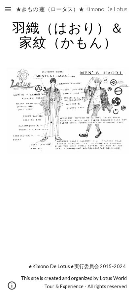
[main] (68, 35)
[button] (8, 9)
